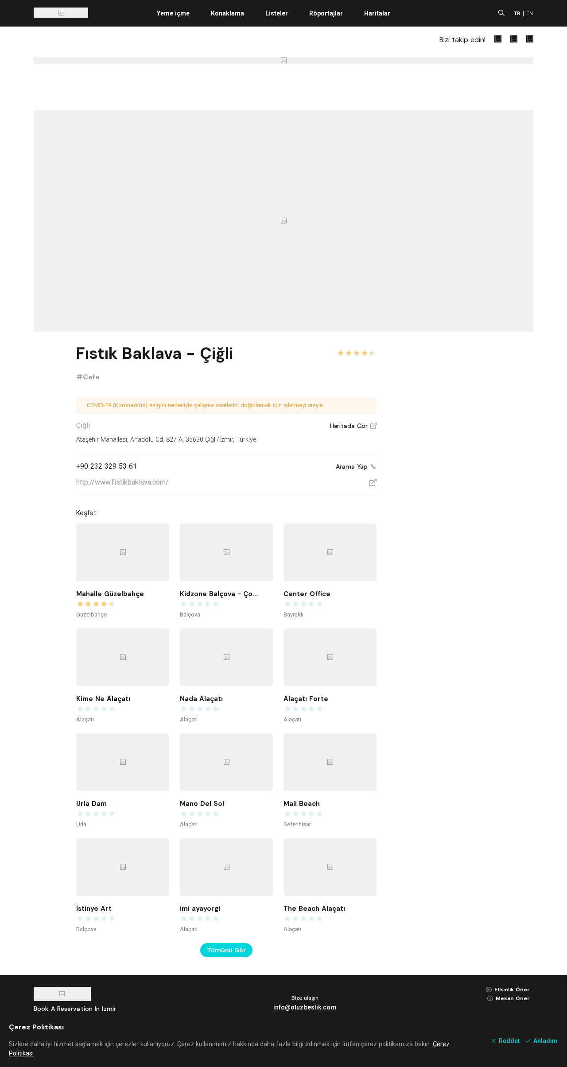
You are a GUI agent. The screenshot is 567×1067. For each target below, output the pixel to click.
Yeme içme (173, 13)
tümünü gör (226, 950)
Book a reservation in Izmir (75, 1008)
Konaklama (227, 13)
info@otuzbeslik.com (305, 1007)
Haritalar (377, 13)
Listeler (276, 13)
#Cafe (88, 376)
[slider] (357, 347)
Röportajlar (326, 13)
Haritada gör (353, 425)
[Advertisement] (466, 474)
